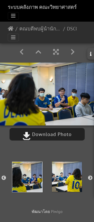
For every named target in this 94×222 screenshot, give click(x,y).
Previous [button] (3, 178)
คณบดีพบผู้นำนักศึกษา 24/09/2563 (40, 28)
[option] (27, 177)
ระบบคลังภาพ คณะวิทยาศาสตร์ (42, 7)
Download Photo (51, 134)
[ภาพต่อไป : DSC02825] (73, 52)
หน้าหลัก (11, 28)
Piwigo (57, 211)
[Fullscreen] (56, 52)
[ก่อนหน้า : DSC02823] (22, 52)
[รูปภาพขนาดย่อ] (38, 52)
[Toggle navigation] (13, 16)
